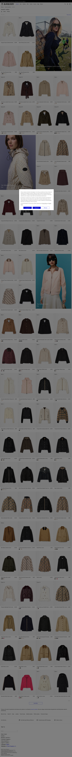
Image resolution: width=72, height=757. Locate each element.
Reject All (37, 207)
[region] (36, 199)
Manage (45, 207)
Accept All (28, 207)
